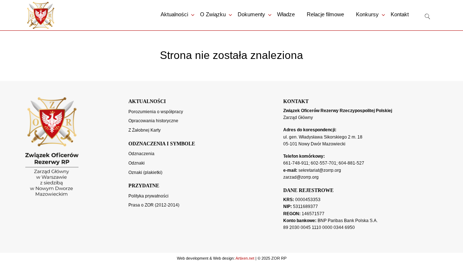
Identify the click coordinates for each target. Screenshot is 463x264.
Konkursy (367, 14)
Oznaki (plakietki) (145, 172)
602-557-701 (323, 163)
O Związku (213, 14)
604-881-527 (351, 163)
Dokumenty (251, 14)
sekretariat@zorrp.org (319, 170)
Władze (286, 14)
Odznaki (136, 163)
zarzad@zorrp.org (301, 177)
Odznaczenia (141, 153)
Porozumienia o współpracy (155, 111)
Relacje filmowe (325, 14)
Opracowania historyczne (153, 120)
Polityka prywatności (148, 196)
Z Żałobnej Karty (144, 130)
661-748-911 (296, 163)
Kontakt (400, 14)
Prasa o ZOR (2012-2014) (153, 205)
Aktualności (174, 14)
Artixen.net (244, 258)
